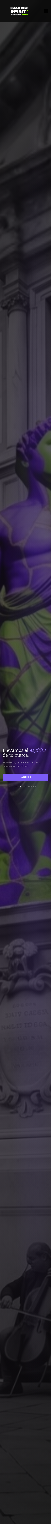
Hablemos (25, 777)
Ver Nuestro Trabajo (25, 786)
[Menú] (46, 11)
